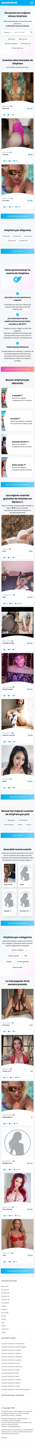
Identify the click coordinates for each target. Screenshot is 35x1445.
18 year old (6, 236)
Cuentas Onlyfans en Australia (11, 1360)
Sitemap (4, 1438)
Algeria (13, 829)
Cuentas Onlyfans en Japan (10, 1370)
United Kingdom (9, 825)
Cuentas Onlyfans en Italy (9, 1373)
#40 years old (25, 44)
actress (18, 245)
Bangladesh (11, 820)
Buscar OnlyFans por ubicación (17, 485)
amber (3, 1319)
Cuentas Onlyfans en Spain (10, 1376)
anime (3, 1326)
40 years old (23, 241)
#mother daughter (11, 44)
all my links (4, 1313)
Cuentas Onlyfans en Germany (11, 1366)
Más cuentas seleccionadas (17, 216)
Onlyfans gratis (13, 956)
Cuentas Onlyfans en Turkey (10, 1386)
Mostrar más (17, 251)
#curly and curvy (17, 48)
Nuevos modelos (17, 950)
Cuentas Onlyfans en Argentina (11, 1357)
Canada (28, 825)
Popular (9, 962)
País (25, 956)
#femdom (11, 39)
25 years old (12, 241)
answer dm (5, 1329)
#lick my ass (23, 39)
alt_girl (3, 1316)
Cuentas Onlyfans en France (10, 1363)
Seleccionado (17, 967)
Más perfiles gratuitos (17, 797)
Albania (5, 829)
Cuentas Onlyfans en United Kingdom (13, 1347)
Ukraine (20, 825)
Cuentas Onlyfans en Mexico (10, 1383)
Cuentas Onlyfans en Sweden (11, 1380)
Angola (30, 829)
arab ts (3, 1332)
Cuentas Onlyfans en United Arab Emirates (15, 1389)
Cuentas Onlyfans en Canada (11, 1350)
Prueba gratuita (23, 962)
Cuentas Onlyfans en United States (12, 1344)
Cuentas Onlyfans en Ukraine (10, 1353)
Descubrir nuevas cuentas (17, 923)
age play (27, 245)
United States (23, 820)
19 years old (17, 236)
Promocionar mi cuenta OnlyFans (17, 369)
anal (2, 1322)
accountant (9, 245)
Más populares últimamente (17, 1271)
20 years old (28, 236)
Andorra (21, 829)
